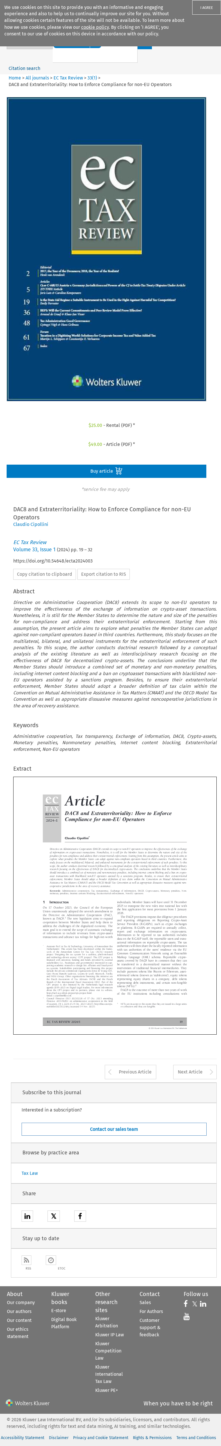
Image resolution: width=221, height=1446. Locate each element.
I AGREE (206, 7)
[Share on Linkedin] (27, 1217)
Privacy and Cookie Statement (100, 1437)
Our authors (19, 1311)
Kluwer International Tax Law (109, 1374)
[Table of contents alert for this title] (51, 1260)
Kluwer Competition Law (108, 1351)
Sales (145, 1302)
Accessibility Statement (22, 1437)
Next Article (190, 1072)
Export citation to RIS (103, 574)
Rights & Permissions (152, 1437)
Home (15, 78)
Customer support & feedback (150, 1327)
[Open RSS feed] (26, 1260)
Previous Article (135, 1072)
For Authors (151, 1311)
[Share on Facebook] (80, 1217)
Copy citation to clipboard (44, 574)
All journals (38, 78)
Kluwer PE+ (106, 1390)
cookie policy (95, 27)
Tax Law (30, 1173)
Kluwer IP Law (109, 1334)
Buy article (102, 471)
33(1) (92, 78)
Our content (19, 1320)
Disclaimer (58, 1437)
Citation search (24, 68)
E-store (58, 1310)
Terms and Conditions (196, 1437)
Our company (21, 1302)
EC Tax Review (68, 78)
